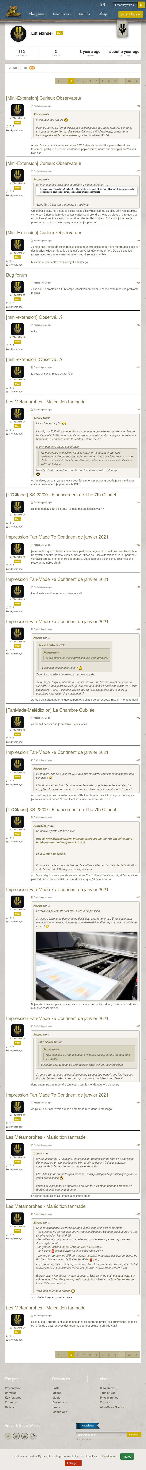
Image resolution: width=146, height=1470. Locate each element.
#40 (138, 1315)
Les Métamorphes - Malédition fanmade (46, 401)
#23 (138, 240)
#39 (138, 1214)
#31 (138, 629)
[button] (104, 5)
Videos (56, 1393)
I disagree (73, 1463)
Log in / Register (131, 14)
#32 (138, 717)
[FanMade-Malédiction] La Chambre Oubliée (50, 709)
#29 (138, 544)
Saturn (37, 114)
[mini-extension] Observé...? (34, 316)
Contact (105, 1402)
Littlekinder (17, 118)
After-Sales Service (112, 1407)
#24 (138, 282)
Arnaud (37, 637)
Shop (103, 14)
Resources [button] (61, 14)
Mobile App (59, 1412)
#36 (138, 1025)
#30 (138, 586)
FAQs (56, 1388)
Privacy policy (109, 1397)
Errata (56, 1407)
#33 (138, 760)
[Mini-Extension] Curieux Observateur (43, 97)
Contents (11, 1402)
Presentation (13, 1388)
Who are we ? (108, 1388)
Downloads (59, 1402)
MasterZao (39, 826)
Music (56, 1397)
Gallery (9, 1407)
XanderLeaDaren (48, 645)
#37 (138, 1102)
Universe (10, 1393)
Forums (84, 14)
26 (129, 81)
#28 (138, 502)
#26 (138, 367)
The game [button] (37, 14)
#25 (138, 324)
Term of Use (107, 1393)
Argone (37, 179)
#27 (138, 409)
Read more (109, 1456)
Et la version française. (51, 854)
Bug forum (16, 274)
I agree (127, 1456)
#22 (138, 170)
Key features (13, 1397)
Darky (36, 1153)
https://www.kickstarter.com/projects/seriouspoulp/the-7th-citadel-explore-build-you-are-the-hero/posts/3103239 (84, 840)
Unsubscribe (83, 1439)
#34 (138, 817)
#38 (138, 1144)
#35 (138, 897)
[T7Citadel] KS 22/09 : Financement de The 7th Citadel (61, 494)
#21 (138, 105)
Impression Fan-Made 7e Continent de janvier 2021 (57, 536)
